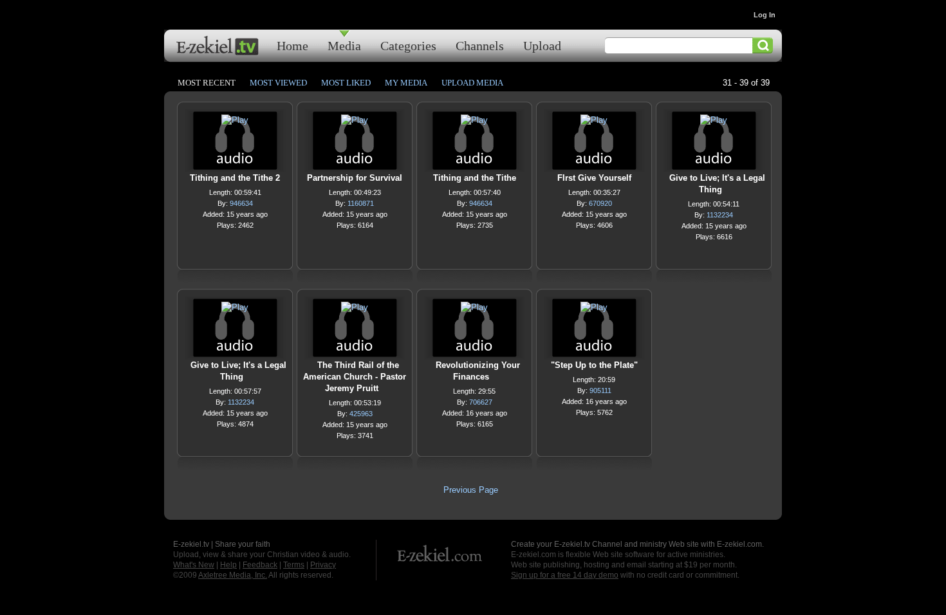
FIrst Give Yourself (594, 178)
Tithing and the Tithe (474, 178)
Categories (408, 45)
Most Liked (346, 82)
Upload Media (472, 82)
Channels (480, 45)
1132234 (720, 215)
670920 (600, 203)
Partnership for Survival (354, 178)
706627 (480, 402)
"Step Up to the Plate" (594, 365)
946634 (241, 203)
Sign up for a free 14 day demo (564, 575)
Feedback (260, 564)
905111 (600, 390)
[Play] (234, 123)
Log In (764, 15)
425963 (361, 414)
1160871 (361, 203)
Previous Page (470, 490)
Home (292, 45)
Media (344, 45)
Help (228, 564)
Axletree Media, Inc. (232, 575)
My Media (406, 82)
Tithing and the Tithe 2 (235, 178)
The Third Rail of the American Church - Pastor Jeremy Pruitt (354, 376)
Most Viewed (278, 82)
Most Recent (207, 82)
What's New (193, 564)
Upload (542, 45)
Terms (293, 564)
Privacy (323, 564)
